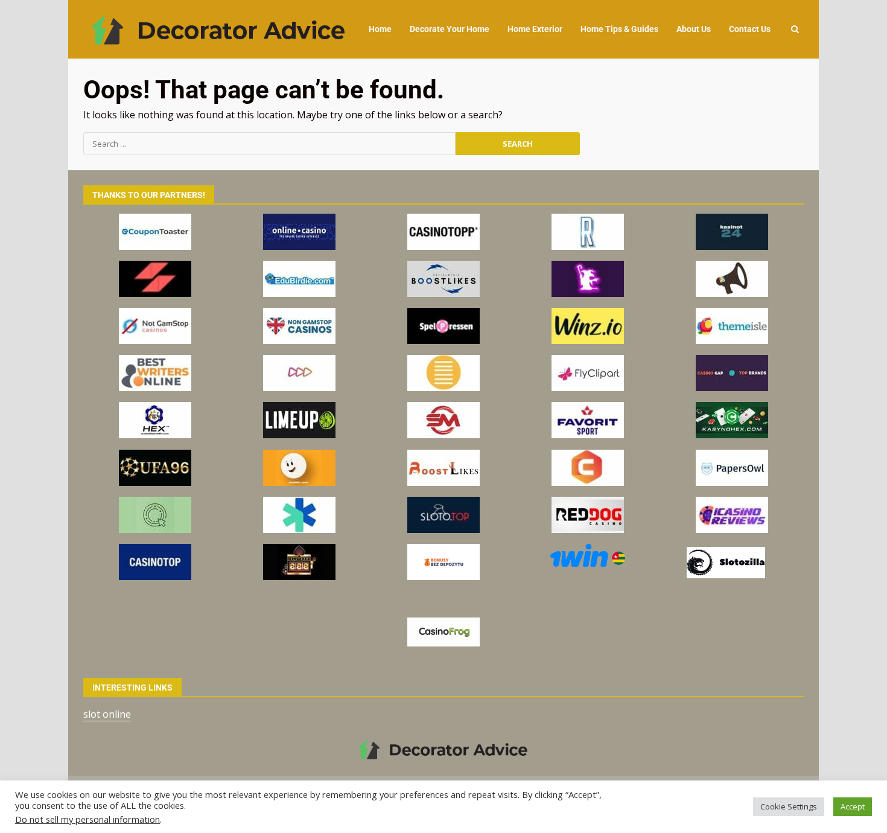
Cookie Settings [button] (788, 806)
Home (380, 29)
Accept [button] (853, 806)
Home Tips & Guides (619, 29)
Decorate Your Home (449, 29)
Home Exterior (534, 29)
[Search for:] (269, 143)
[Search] (795, 29)
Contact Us (750, 29)
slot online (107, 714)
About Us (693, 29)
